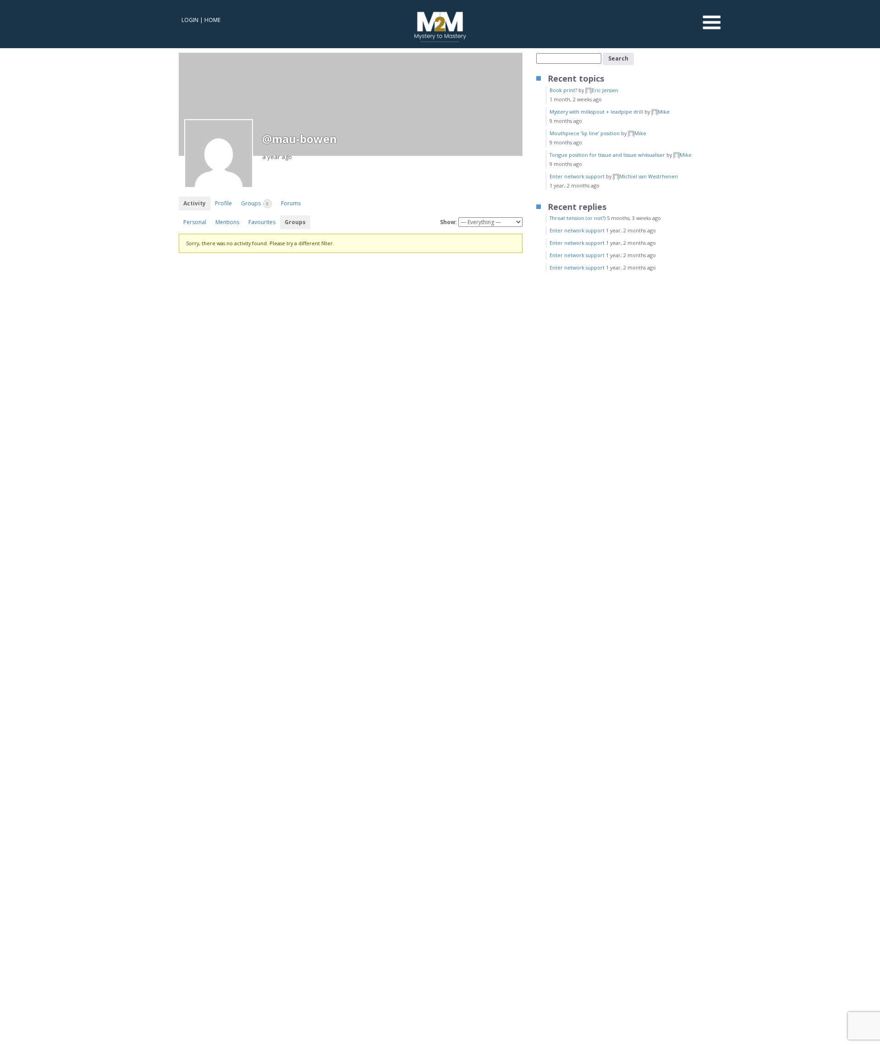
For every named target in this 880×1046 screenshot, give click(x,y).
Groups (255, 203)
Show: (448, 222)
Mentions (227, 222)
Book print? (563, 90)
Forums (291, 203)
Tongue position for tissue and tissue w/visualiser (607, 154)
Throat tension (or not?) (577, 218)
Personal (194, 222)
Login (190, 20)
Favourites (261, 222)
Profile (223, 203)
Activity (194, 203)
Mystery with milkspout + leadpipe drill (596, 111)
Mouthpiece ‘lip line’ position (585, 133)
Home (212, 20)
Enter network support (577, 176)
